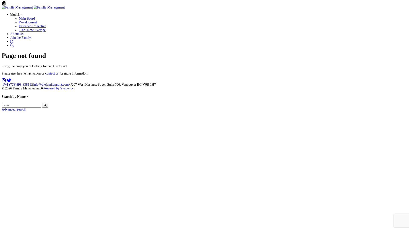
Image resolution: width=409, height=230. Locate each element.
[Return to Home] (33, 7)
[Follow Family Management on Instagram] (4, 80)
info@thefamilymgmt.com (51, 84)
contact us (52, 73)
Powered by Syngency (58, 88)
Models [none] (15, 14)
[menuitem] (27, 18)
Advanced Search (14, 109)
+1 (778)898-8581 (17, 84)
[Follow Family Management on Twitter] (9, 80)
